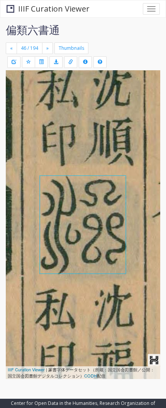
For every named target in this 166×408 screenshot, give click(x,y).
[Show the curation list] (41, 62)
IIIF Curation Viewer (54, 8)
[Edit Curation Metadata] (13, 62)
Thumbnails (71, 48)
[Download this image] (56, 62)
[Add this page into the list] (28, 62)
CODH (90, 375)
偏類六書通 (33, 29)
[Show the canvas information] (70, 62)
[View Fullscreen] (16, 109)
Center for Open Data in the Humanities (54, 403)
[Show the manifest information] (85, 62)
